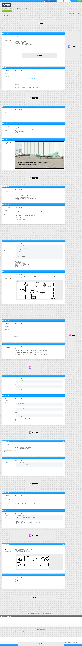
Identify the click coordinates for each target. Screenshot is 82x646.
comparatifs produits (34, 631)
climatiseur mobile (49, 631)
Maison (21, 631)
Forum (5, 8)
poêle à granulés (61, 631)
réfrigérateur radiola (3, 626)
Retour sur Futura (53, 1)
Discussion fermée (6, 11)
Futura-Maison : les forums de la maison (13, 8)
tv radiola (2, 622)
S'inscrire (46, 1)
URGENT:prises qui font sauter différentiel (48, 613)
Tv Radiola (4, 620)
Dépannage (23, 8)
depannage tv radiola (3, 624)
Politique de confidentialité (70, 642)
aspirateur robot (55, 631)
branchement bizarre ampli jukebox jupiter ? (34, 613)
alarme (65, 631)
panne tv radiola (3, 618)
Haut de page (76, 642)
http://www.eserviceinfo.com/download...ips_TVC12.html (25, 78)
